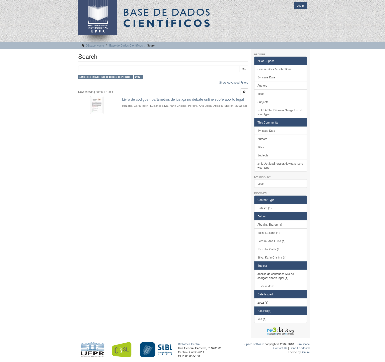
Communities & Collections (274, 69)
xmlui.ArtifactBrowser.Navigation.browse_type (280, 112)
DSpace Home (95, 45)
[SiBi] (156, 349)
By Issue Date (266, 77)
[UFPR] (91, 349)
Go (244, 69)
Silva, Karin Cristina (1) (272, 257)
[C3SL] (123, 349)
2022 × (138, 76)
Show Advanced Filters (233, 82)
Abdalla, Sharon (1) (269, 224)
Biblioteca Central (189, 344)
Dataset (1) (264, 208)
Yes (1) (261, 319)
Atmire (305, 352)
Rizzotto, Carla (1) (269, 249)
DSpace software (253, 344)
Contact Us (280, 348)
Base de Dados (167, 17)
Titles (260, 94)
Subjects (262, 102)
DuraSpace (303, 344)
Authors (262, 85)
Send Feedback (300, 348)
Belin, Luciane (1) (268, 233)
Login (260, 184)
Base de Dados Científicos (126, 45)
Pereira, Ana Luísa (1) (271, 241)
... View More (265, 286)
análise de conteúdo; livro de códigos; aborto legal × (105, 76)
